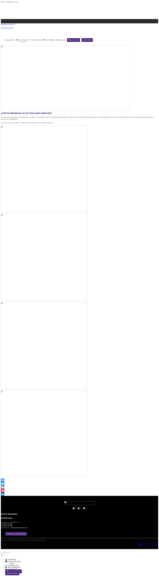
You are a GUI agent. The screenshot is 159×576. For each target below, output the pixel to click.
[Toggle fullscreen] (6, 552)
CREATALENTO (7, 28)
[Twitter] (79, 483)
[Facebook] (155, 20)
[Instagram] (157, 20)
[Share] (4, 552)
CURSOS (23, 42)
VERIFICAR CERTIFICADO (16, 534)
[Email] (79, 487)
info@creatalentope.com (19, 528)
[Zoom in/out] (8, 552)
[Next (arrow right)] (4, 554)
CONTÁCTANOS (87, 40)
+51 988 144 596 (7, 524)
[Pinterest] (79, 490)
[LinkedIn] (79, 494)
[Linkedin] (156, 20)
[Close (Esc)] (2, 552)
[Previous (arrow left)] (2, 554)
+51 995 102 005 (7, 526)
